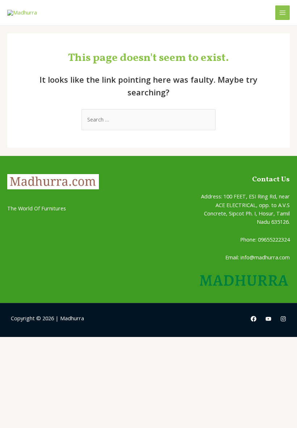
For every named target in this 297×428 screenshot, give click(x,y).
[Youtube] (268, 319)
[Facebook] (253, 319)
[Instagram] (283, 319)
